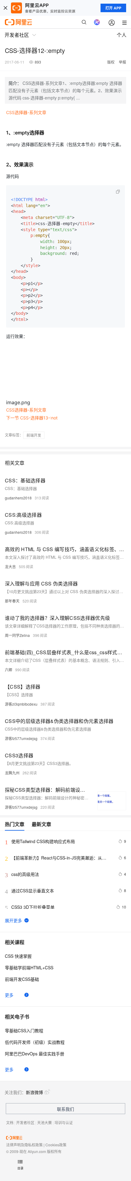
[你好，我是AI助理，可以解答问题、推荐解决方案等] (96, 22)
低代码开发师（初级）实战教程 (35, 1042)
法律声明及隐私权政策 (24, 1144)
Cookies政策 (55, 1144)
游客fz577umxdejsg (21, 738)
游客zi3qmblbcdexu (21, 704)
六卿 (8, 669)
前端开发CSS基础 (22, 979)
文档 (9, 1122)
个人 (121, 34)
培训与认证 (64, 1122)
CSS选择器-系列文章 (26, 112)
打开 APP (113, 8)
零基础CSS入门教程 (24, 1030)
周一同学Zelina (17, 635)
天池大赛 (44, 1122)
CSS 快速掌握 (18, 956)
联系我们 (65, 1109)
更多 (9, 995)
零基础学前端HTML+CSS (29, 967)
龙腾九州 (12, 772)
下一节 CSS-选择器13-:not (32, 417)
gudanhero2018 (18, 497)
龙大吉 (10, 566)
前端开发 (34, 435)
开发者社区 (25, 1122)
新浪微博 (34, 1092)
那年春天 (12, 600)
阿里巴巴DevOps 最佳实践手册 (34, 1054)
